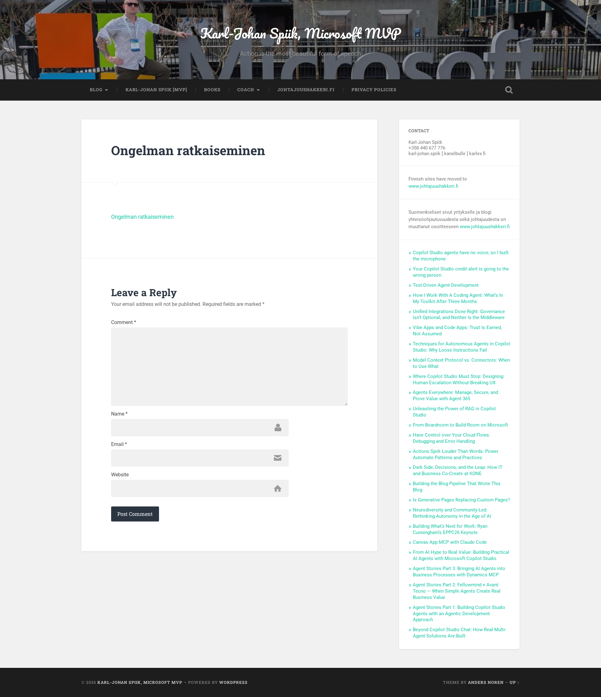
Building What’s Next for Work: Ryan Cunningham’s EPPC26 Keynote (450, 529)
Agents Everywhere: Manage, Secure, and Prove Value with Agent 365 (455, 395)
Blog (96, 89)
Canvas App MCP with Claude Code (450, 542)
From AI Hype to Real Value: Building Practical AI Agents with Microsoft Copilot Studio (461, 555)
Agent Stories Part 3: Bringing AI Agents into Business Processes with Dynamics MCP (459, 572)
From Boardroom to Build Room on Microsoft (460, 425)
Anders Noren (486, 682)
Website (120, 474)
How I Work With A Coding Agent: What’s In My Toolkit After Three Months (458, 298)
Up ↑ (515, 682)
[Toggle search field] (509, 90)
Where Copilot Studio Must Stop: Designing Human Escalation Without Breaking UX (458, 379)
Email (119, 444)
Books (212, 89)
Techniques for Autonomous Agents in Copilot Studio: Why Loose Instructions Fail (461, 347)
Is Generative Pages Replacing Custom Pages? (461, 500)
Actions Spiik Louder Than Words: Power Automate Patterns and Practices (455, 454)
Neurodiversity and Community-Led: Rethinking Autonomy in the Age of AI (452, 513)
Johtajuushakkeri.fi (306, 89)
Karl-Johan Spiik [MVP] (156, 89)
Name (119, 414)
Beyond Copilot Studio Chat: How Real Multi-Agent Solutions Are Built (459, 633)
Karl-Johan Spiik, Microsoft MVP (300, 33)
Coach (245, 89)
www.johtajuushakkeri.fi (433, 186)
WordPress (233, 682)
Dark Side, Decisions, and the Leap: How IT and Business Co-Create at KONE (457, 470)
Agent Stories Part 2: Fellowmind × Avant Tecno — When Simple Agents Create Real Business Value (457, 591)
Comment (123, 322)
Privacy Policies (374, 89)
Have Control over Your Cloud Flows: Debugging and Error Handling (451, 438)
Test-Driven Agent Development (446, 285)
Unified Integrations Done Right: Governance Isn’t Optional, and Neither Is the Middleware (459, 315)
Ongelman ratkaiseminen (142, 216)
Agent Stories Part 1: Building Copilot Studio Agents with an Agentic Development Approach (459, 614)
